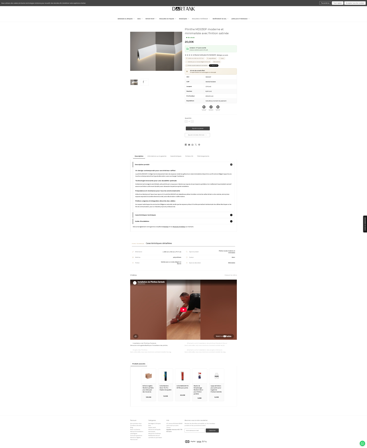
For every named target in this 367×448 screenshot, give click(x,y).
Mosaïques (183, 19)
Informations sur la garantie (156, 156)
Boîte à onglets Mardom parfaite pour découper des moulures (148, 389)
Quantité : (188, 118)
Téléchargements (203, 156)
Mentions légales (135, 437)
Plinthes (165, 227)
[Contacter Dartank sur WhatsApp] (362, 443)
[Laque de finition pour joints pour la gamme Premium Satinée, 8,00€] (217, 376)
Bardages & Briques (125, 19)
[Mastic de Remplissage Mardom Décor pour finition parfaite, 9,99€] (200, 376)
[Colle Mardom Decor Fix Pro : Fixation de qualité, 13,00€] (166, 376)
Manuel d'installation (136, 431)
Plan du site (133, 439)
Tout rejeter (337, 3)
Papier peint (149, 19)
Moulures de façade (166, 19)
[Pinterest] (199, 144)
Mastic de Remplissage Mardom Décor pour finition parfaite (198, 390)
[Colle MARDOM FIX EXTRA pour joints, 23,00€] (183, 376)
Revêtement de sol (219, 19)
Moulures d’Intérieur (200, 19)
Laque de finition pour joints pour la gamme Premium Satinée (216, 389)
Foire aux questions (136, 435)
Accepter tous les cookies (355, 3)
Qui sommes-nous (136, 423)
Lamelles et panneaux (239, 19)
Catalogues (133, 433)
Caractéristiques (175, 156)
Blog (131, 427)
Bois (139, 19)
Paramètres (325, 3)
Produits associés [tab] (138, 364)
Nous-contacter (135, 429)
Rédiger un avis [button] (222, 55)
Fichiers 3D (189, 156)
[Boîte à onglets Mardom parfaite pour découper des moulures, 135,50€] (149, 376)
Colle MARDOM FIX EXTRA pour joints (182, 387)
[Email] (189, 144)
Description (139, 156)
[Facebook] (186, 144)
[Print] (192, 144)
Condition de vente (136, 425)
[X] (196, 144)
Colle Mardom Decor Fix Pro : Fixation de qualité (165, 388)
